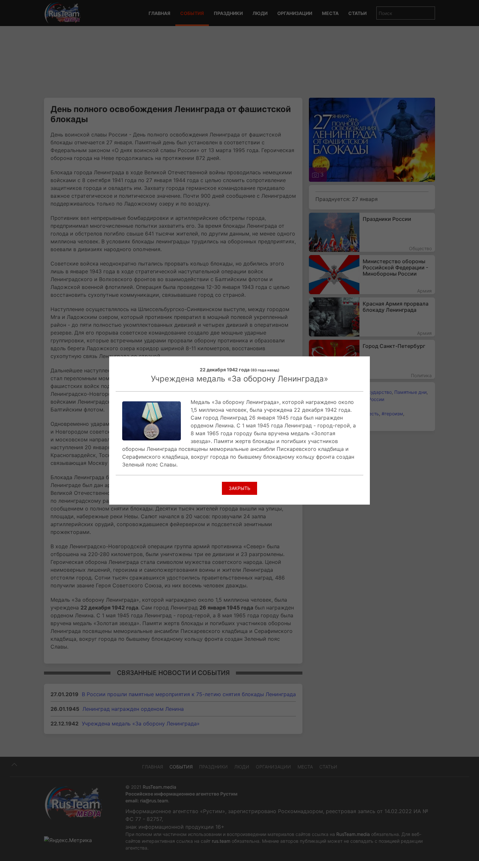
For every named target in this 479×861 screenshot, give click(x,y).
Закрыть (239, 488)
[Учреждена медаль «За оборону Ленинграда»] (151, 420)
